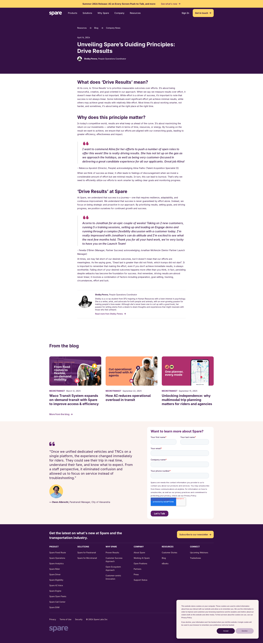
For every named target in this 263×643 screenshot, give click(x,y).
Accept (225, 631)
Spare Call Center (57, 602)
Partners (137, 569)
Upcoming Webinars (199, 552)
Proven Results (112, 552)
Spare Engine (55, 591)
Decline (245, 631)
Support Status (140, 580)
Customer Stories (169, 552)
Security (78, 619)
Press (136, 574)
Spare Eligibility (56, 580)
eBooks (165, 563)
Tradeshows (195, 558)
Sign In (185, 13)
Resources (82, 28)
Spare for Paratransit (86, 552)
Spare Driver (55, 574)
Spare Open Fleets (57, 596)
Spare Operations (57, 558)
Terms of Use (65, 619)
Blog (96, 28)
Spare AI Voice (56, 585)
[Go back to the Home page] (55, 14)
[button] (72, 13)
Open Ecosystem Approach (113, 568)
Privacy (52, 619)
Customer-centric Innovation (113, 577)
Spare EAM (54, 607)
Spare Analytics (56, 563)
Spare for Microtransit (87, 558)
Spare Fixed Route (57, 552)
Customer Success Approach (114, 559)
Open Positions (140, 563)
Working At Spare (142, 558)
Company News (113, 28)
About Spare (139, 552)
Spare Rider (54, 569)
